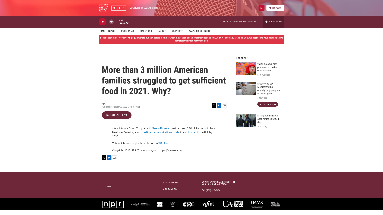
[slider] (116, 21)
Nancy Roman (160, 128)
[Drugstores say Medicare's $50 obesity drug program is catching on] (246, 88)
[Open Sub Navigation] (117, 31)
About (162, 31)
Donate (276, 7)
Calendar (146, 31)
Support (177, 31)
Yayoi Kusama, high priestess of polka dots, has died (267, 67)
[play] (102, 21)
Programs (127, 31)
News (111, 31)
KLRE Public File (170, 189)
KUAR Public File (170, 183)
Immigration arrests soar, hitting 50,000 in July (268, 119)
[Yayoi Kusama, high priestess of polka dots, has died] (246, 68)
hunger (192, 132)
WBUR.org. (164, 143)
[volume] (111, 21)
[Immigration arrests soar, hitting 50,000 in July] (246, 120)
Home (102, 31)
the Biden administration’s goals (160, 132)
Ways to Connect (199, 31)
